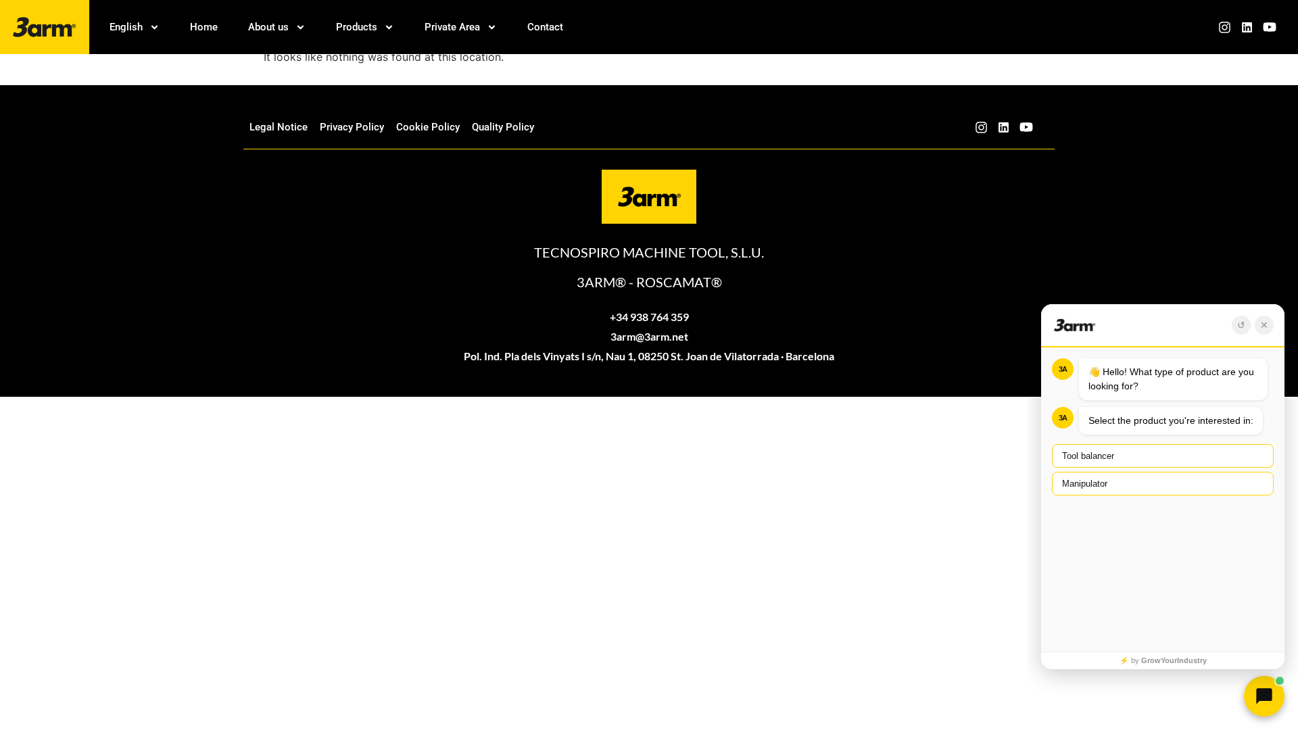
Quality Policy (503, 127)
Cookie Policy (428, 127)
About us (268, 27)
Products (356, 27)
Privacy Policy (352, 127)
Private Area (452, 27)
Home (204, 27)
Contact (545, 27)
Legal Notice (278, 127)
